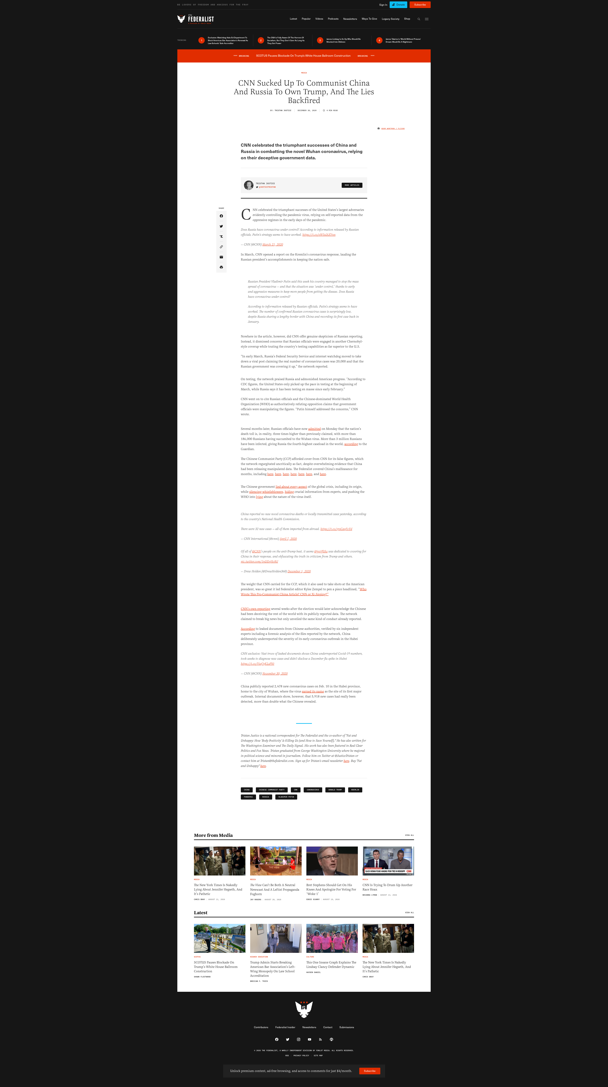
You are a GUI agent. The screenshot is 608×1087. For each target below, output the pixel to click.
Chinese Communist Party (272, 789)
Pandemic (248, 797)
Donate (400, 4)
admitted (314, 429)
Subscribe (420, 4)
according (351, 444)
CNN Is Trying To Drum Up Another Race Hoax (387, 887)
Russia (265, 797)
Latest (200, 913)
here (270, 474)
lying (259, 497)
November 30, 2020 (275, 674)
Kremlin (355, 789)
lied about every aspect (291, 487)
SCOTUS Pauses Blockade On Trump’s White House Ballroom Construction (216, 966)
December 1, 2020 (299, 571)
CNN (295, 789)
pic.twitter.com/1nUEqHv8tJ (259, 562)
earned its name (313, 691)
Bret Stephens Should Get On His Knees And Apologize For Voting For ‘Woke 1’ (331, 889)
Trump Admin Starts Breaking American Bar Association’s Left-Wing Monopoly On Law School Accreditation (272, 969)
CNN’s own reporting (255, 609)
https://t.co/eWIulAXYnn (319, 235)
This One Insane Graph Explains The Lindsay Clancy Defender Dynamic (331, 964)
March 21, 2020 (272, 245)
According (248, 629)
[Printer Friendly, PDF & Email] (221, 267)
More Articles (352, 185)
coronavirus (313, 789)
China (247, 789)
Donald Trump (335, 789)
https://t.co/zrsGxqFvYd (336, 529)
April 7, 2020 (288, 539)
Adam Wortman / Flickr (393, 128)
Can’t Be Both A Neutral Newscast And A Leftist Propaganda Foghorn (274, 889)
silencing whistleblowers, (266, 492)
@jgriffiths (321, 552)
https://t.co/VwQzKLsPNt (257, 664)
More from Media (213, 835)
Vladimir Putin (286, 797)
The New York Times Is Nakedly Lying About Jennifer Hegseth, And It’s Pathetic (218, 889)
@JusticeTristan (267, 187)
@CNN (256, 552)
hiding (289, 492)
